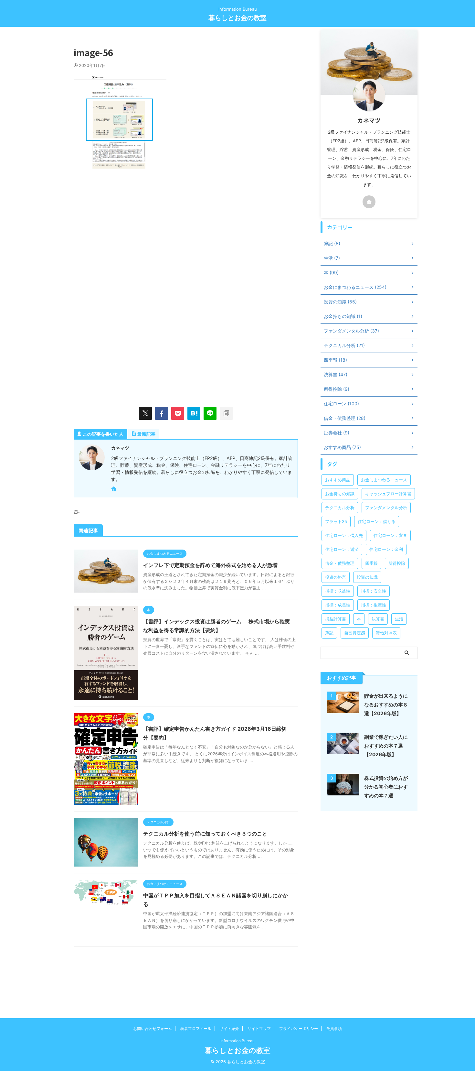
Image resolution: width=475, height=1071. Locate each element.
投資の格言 (335, 577)
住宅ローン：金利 (386, 549)
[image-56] (193, 413)
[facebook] (161, 413)
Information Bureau (237, 1040)
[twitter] (145, 413)
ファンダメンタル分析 (386, 507)
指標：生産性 (373, 604)
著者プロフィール (195, 1028)
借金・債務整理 (339, 563)
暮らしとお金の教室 (237, 18)
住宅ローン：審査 (390, 535)
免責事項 (334, 1028)
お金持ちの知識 (339, 493)
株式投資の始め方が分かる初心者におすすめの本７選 (386, 787)
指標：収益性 (337, 591)
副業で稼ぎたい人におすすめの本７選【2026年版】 (386, 746)
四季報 (371, 563)
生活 (399, 618)
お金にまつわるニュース (384, 479)
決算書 (378, 618)
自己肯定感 (354, 632)
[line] (210, 413)
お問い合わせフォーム (152, 1028)
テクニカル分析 (339, 507)
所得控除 (396, 563)
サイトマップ (259, 1028)
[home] (114, 489)
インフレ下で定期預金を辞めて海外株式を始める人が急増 (210, 565)
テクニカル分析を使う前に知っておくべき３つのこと (205, 833)
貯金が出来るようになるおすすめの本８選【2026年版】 (386, 704)
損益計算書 (335, 618)
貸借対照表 (386, 632)
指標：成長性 (337, 604)
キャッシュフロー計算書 (388, 493)
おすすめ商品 (337, 479)
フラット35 (336, 521)
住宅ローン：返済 (342, 549)
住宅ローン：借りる (377, 521)
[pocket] (177, 413)
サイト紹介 (229, 1028)
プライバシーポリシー (298, 1028)
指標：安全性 (373, 591)
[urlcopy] (226, 413)
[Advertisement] (128, 233)
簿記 (329, 632)
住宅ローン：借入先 (344, 535)
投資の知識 (367, 577)
